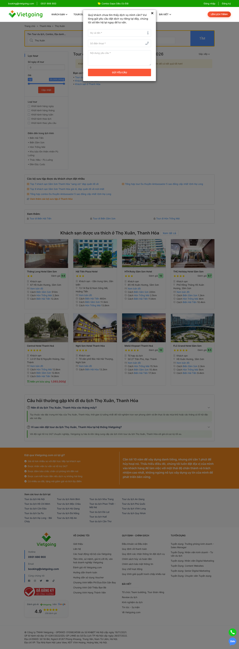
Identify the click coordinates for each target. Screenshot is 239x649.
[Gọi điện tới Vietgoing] (232, 632)
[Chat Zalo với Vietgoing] (232, 641)
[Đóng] (152, 13)
